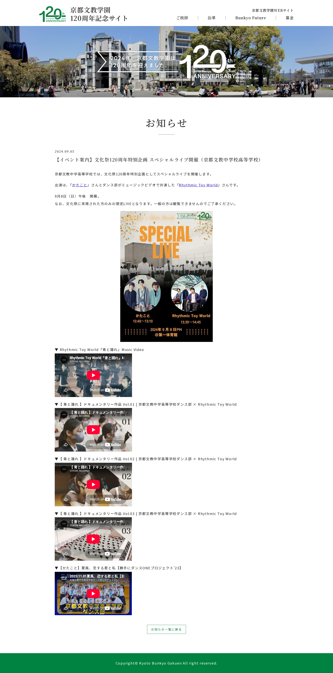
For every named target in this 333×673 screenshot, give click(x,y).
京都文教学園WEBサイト (273, 10)
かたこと (79, 184)
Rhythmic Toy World (198, 184)
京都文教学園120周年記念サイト (99, 14)
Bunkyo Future (250, 18)
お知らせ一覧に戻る (166, 629)
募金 (290, 18)
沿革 (212, 18)
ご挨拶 (182, 18)
